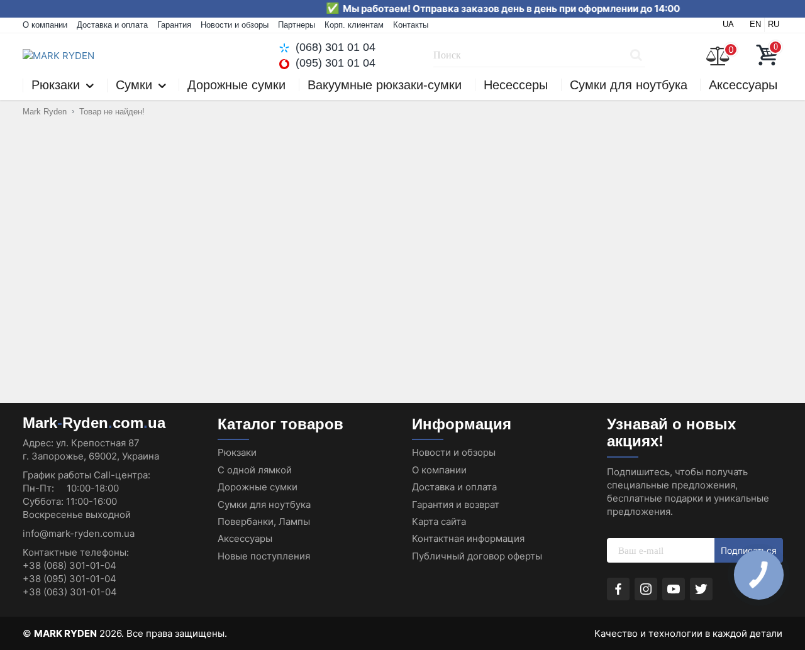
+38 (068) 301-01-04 (69, 565)
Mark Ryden (45, 111)
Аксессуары (743, 85)
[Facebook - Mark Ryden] (618, 589)
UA (728, 24)
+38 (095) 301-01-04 (69, 579)
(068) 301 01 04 (335, 47)
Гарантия (174, 25)
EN (755, 24)
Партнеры (296, 25)
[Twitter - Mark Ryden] (701, 589)
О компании (45, 25)
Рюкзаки (55, 85)
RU (773, 24)
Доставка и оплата (112, 25)
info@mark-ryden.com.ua (79, 533)
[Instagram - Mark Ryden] (646, 589)
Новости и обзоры (235, 25)
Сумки (134, 85)
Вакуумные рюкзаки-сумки (385, 85)
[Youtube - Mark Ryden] (673, 589)
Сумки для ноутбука (628, 85)
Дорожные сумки (236, 85)
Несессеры (516, 85)
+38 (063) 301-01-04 (70, 592)
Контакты (410, 25)
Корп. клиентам (354, 25)
